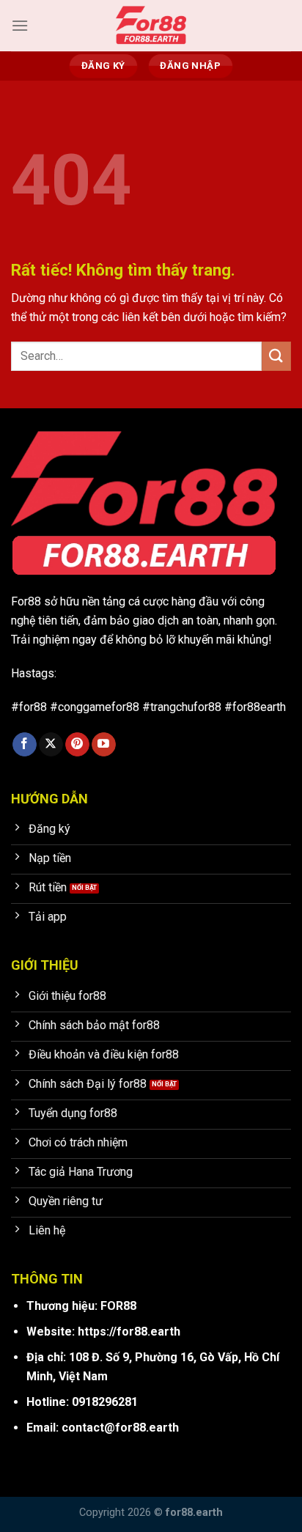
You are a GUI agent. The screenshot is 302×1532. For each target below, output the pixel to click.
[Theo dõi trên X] (51, 744)
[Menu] (20, 25)
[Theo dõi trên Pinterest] (77, 744)
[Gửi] (276, 356)
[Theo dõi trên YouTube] (104, 744)
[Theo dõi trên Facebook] (24, 744)
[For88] (151, 25)
